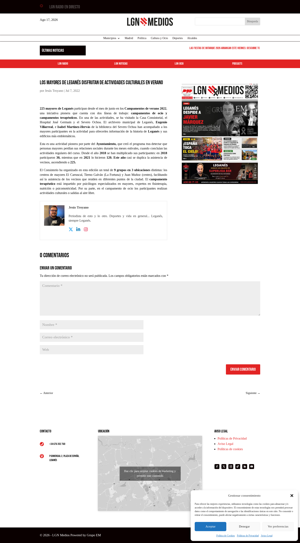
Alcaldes (192, 38)
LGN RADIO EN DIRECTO (64, 7)
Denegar (244, 526)
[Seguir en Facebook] (217, 466)
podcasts (237, 64)
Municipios (109, 38)
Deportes (177, 38)
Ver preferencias (278, 526)
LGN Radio (63, 64)
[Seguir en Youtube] (251, 466)
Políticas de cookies (230, 449)
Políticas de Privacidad (248, 535)
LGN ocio (179, 64)
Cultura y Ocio (159, 38)
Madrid (129, 38)
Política (142, 38)
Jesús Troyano (54, 90)
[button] (292, 496)
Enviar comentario (243, 369)
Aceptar (211, 526)
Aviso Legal (266, 535)
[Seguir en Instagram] (230, 466)
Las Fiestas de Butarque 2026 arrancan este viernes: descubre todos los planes (228, 48)
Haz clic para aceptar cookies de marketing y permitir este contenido (150, 473)
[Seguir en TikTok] (237, 466)
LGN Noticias (121, 64)
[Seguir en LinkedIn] (244, 466)
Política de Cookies (225, 535)
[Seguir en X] (224, 466)
